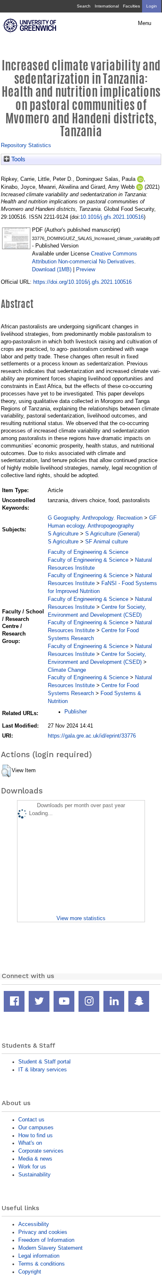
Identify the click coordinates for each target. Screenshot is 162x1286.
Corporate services (41, 1151)
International (107, 6)
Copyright (29, 1271)
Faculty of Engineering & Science (88, 552)
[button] (6, 771)
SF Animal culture (106, 541)
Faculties (131, 6)
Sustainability (34, 1174)
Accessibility (33, 1224)
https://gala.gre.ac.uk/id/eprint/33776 (92, 736)
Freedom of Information (46, 1240)
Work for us (32, 1166)
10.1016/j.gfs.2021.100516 (112, 217)
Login (151, 6)
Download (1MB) (51, 269)
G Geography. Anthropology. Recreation (95, 518)
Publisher (75, 711)
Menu (144, 23)
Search (84, 6)
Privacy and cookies (42, 1232)
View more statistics (81, 918)
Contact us (31, 1119)
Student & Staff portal (44, 1061)
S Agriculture (63, 533)
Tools (17, 159)
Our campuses (36, 1127)
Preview (85, 269)
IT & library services (42, 1069)
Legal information (38, 1256)
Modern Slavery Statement (50, 1248)
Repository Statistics (26, 145)
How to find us (35, 1135)
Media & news (35, 1159)
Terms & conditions (41, 1264)
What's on (30, 1143)
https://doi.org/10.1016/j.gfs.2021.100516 (82, 282)
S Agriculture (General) (112, 533)
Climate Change (67, 670)
